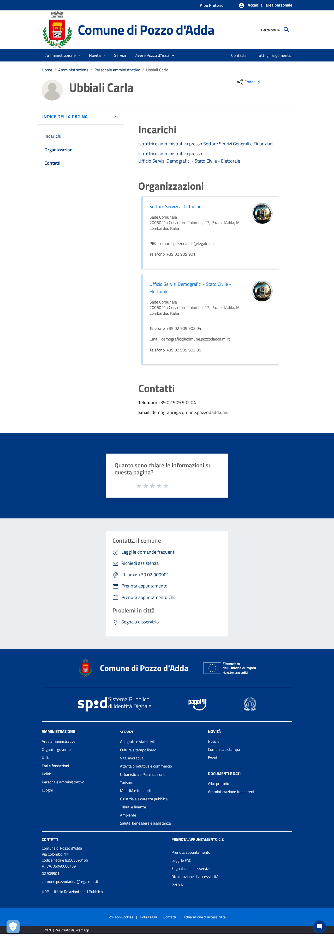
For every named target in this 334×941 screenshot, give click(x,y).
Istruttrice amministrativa (163, 143)
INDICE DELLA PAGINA (65, 116)
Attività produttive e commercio (146, 766)
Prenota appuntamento (190, 852)
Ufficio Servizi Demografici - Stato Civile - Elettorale (189, 160)
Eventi (213, 757)
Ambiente (128, 815)
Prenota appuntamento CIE (197, 839)
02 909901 (50, 873)
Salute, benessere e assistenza (145, 823)
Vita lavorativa (132, 758)
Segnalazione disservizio (191, 868)
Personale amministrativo (117, 70)
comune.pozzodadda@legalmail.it (70, 881)
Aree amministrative (58, 741)
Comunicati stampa (224, 749)
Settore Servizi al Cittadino (176, 206)
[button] (265, 5)
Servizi (126, 732)
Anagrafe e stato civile (138, 742)
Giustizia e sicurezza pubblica (144, 799)
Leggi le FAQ (181, 860)
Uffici (46, 757)
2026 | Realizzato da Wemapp (66, 930)
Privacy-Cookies (121, 917)
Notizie (213, 741)
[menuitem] (238, 55)
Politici (47, 774)
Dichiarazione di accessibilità (194, 877)
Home (47, 70)
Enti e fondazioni (55, 766)
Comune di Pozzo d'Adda (146, 29)
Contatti (50, 839)
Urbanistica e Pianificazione (142, 774)
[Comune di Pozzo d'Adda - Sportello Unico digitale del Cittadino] (57, 29)
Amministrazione (73, 70)
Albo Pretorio (211, 5)
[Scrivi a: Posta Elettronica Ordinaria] (104, 887)
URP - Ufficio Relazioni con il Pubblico (72, 892)
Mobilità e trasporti (135, 791)
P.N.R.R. (177, 885)
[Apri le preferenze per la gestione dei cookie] (13, 926)
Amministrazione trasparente (232, 792)
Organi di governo (56, 749)
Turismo (126, 782)
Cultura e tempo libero (138, 750)
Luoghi (47, 790)
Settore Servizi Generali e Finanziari (238, 143)
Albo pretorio (218, 784)
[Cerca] (286, 29)
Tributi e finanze (133, 807)
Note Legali (148, 917)
